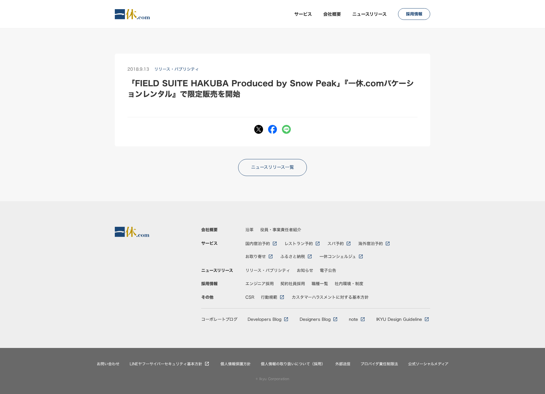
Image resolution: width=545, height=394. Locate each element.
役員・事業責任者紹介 (280, 229)
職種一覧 (320, 283)
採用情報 (209, 283)
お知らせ (305, 270)
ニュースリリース (369, 14)
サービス (303, 14)
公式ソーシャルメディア (428, 364)
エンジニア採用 (259, 283)
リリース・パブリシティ (267, 270)
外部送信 (342, 364)
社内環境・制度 (349, 283)
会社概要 (332, 14)
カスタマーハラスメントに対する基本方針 (330, 297)
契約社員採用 (292, 283)
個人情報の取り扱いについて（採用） (293, 364)
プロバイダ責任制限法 (379, 364)
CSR (250, 297)
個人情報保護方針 (235, 364)
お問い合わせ (108, 364)
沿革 (249, 229)
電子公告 (328, 270)
